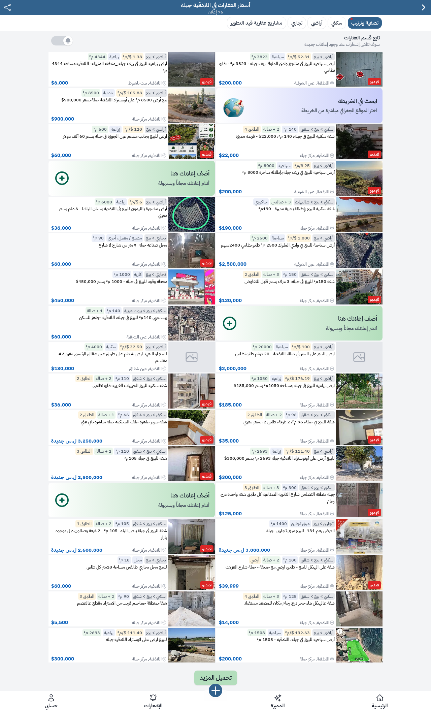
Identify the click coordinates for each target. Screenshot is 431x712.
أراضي (317, 23)
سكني (336, 23)
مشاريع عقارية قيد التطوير (257, 23)
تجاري (296, 23)
